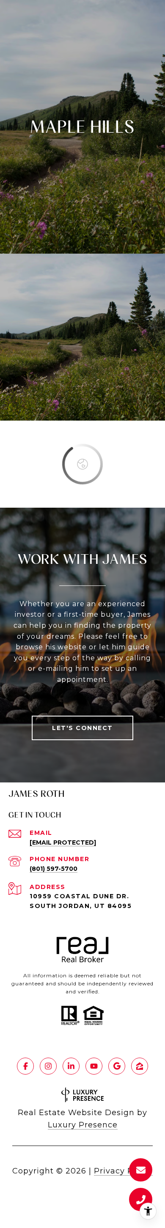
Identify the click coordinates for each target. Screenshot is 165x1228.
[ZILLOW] (139, 1066)
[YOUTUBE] (93, 1066)
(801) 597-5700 (53, 868)
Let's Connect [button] (82, 728)
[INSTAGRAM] (48, 1066)
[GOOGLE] (116, 1066)
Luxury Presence (83, 1125)
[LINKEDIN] (71, 1066)
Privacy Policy (123, 1171)
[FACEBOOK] (25, 1066)
